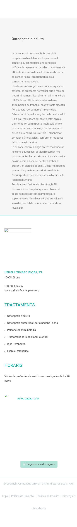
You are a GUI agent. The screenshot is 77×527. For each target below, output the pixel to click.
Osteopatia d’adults (18, 315)
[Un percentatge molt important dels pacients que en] (38, 438)
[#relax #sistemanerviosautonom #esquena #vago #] (38, 421)
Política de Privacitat (23, 496)
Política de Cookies (48, 496)
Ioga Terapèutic (16, 344)
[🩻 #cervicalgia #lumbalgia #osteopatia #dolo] (38, 415)
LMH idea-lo (39, 508)
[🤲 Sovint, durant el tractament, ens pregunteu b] (38, 427)
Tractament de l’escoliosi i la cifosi (27, 337)
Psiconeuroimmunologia (21, 330)
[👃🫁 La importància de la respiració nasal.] (38, 432)
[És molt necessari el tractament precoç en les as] (38, 455)
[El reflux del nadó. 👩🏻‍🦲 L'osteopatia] (38, 409)
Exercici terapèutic (18, 351)
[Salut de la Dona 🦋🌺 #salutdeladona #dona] (38, 450)
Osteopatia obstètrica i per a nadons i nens (32, 323)
